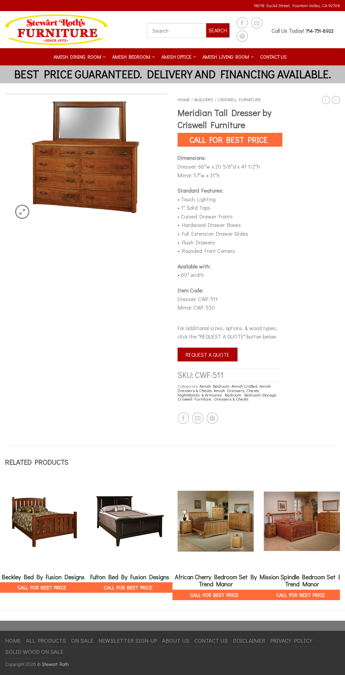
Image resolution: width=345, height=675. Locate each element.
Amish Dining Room (77, 57)
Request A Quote (207, 354)
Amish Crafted (244, 386)
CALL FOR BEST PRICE (229, 140)
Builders (203, 99)
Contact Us (273, 57)
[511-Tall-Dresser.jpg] (86, 161)
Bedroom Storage (260, 395)
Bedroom (233, 395)
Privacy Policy (291, 640)
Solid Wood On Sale (34, 651)
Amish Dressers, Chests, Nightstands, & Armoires (219, 393)
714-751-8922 (320, 31)
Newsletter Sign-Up (127, 640)
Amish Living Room (225, 57)
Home (184, 99)
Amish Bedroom (131, 57)
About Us (175, 640)
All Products (46, 640)
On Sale (82, 640)
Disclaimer (249, 640)
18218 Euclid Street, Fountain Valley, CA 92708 (297, 5)
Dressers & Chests (231, 399)
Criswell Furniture (239, 99)
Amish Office (176, 57)
